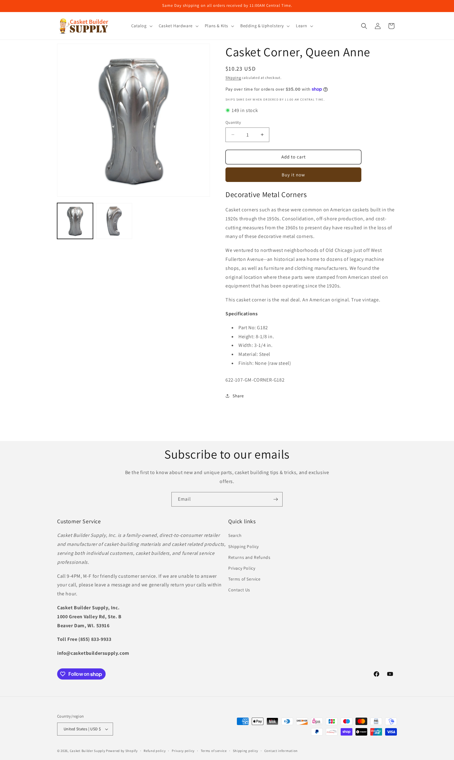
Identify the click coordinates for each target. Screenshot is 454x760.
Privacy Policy (241, 568)
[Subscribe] (275, 499)
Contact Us (239, 590)
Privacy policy (183, 750)
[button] (141, 25)
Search (235, 535)
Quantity (233, 122)
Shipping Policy (243, 546)
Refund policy (155, 750)
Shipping (233, 77)
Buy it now (293, 175)
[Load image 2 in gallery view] (114, 221)
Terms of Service (244, 579)
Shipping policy (246, 750)
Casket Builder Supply (87, 751)
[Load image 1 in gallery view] (75, 221)
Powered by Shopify (122, 751)
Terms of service (214, 750)
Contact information (281, 750)
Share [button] (238, 396)
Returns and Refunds (249, 557)
